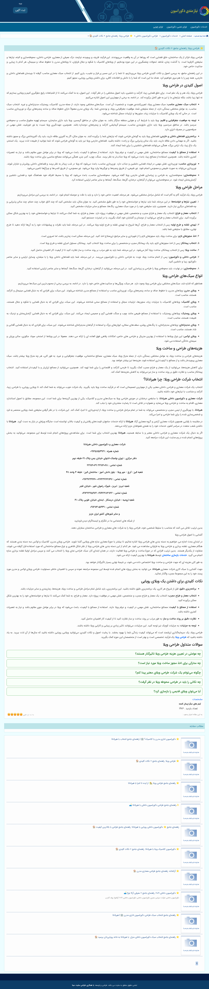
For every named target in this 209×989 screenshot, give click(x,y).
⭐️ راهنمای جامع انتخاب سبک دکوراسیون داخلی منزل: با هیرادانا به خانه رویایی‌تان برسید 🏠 (137, 937)
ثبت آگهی (20, 10)
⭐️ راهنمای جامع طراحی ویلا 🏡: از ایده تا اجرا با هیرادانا (153, 783)
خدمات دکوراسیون (198, 27)
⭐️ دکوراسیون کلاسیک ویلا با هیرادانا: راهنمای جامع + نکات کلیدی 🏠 (147, 849)
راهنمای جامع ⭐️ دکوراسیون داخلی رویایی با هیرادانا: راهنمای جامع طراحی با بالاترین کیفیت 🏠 (136, 827)
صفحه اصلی (186, 36)
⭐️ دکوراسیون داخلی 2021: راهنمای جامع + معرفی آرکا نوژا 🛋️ (151, 893)
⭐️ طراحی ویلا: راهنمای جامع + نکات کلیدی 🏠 (110, 36)
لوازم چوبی (158, 27)
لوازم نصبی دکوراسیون (177, 27)
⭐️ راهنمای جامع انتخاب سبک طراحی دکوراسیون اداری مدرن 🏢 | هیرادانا (145, 915)
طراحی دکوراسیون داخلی (147, 36)
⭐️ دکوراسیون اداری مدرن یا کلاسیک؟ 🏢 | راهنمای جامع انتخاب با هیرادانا (145, 739)
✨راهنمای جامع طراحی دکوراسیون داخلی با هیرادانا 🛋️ (154, 805)
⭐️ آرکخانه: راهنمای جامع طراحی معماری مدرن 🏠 (156, 871)
